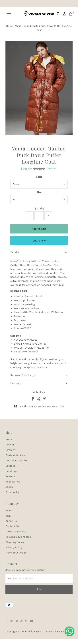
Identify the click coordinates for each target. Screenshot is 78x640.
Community (12, 492)
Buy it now (39, 240)
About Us (11, 520)
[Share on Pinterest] (44, 399)
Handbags (11, 471)
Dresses (10, 465)
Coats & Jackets (15, 455)
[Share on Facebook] (33, 399)
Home (9, 26)
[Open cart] (71, 13)
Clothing (10, 449)
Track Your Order (15, 552)
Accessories (12, 481)
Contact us (38, 392)
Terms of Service (15, 531)
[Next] (20, 47)
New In (9, 444)
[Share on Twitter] (39, 399)
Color (39, 176)
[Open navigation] (8, 13)
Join (39, 589)
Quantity (39, 208)
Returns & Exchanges (18, 536)
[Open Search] (58, 13)
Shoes (9, 486)
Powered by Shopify (58, 631)
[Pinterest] (17, 621)
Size (39, 192)
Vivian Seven (35, 631)
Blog (8, 515)
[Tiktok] (21, 621)
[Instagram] (12, 621)
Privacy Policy (13, 547)
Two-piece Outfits (16, 460)
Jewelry (10, 476)
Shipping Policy (14, 542)
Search (9, 510)
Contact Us (12, 526)
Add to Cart (39, 228)
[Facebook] (7, 621)
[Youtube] (31, 621)
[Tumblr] (26, 621)
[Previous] (11, 47)
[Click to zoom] (67, 47)
